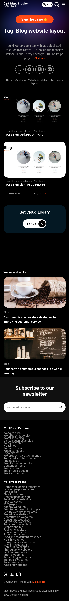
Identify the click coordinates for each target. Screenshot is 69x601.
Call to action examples (18, 440)
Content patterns (14, 465)
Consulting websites (17, 519)
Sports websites (14, 554)
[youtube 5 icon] (49, 69)
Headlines (10, 445)
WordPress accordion (17, 435)
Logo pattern (12, 453)
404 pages (10, 491)
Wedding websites (15, 564)
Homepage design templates (22, 486)
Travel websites (14, 562)
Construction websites (18, 517)
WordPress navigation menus (22, 455)
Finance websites (15, 532)
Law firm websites (15, 544)
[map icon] (18, 574)
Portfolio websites (15, 552)
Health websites (14, 539)
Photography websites (18, 549)
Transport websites (16, 559)
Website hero (12, 433)
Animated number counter (20, 458)
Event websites (13, 527)
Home (9, 80)
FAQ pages (10, 504)
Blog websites (13, 502)
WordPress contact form (19, 463)
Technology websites (17, 557)
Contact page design (17, 497)
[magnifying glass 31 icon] (39, 69)
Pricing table (11, 460)
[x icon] (19, 69)
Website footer (13, 443)
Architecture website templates (24, 509)
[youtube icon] (12, 574)
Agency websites (15, 507)
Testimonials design (16, 470)
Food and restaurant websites (22, 537)
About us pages (13, 494)
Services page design (17, 499)
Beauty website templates (20, 512)
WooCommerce (14, 473)
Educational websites (17, 522)
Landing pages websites (19, 489)
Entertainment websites (19, 524)
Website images (14, 450)
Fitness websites (15, 534)
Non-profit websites (16, 547)
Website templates (37, 80)
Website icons (13, 448)
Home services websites (20, 542)
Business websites (16, 514)
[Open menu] (63, 4)
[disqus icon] (29, 69)
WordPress (20, 80)
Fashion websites (15, 529)
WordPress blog (14, 438)
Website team (12, 468)
